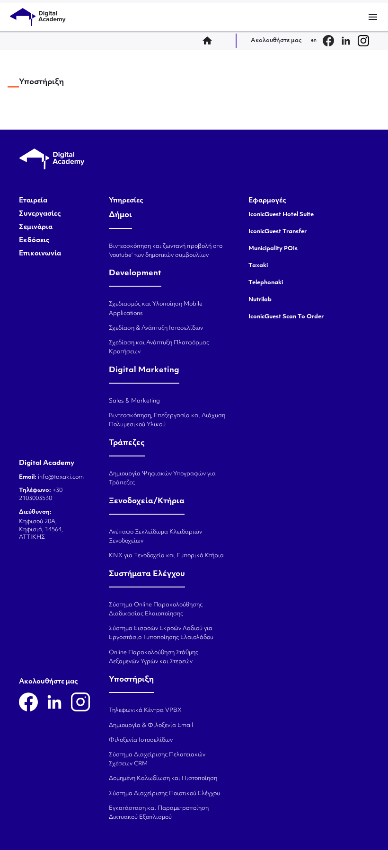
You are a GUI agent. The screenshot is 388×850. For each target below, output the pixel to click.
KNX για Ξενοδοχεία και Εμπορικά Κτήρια (166, 556)
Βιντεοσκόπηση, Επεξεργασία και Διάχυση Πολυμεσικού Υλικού (167, 420)
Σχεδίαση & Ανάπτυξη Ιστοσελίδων (156, 328)
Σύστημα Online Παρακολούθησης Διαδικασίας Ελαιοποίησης (156, 609)
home (210, 40)
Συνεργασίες (40, 214)
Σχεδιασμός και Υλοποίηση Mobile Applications (156, 308)
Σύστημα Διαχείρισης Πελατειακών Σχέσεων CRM (157, 759)
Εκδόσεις (34, 240)
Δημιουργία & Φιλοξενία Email (151, 725)
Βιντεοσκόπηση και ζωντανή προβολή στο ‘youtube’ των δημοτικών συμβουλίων (165, 251)
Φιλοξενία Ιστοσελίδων (141, 740)
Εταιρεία (33, 201)
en (314, 40)
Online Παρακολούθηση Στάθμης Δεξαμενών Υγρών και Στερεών (153, 657)
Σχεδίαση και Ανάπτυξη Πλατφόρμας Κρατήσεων (159, 347)
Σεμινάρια (36, 227)
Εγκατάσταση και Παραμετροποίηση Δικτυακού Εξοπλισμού (159, 813)
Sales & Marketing (134, 401)
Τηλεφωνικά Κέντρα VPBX (145, 710)
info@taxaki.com (61, 477)
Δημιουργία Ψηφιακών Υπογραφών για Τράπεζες (162, 478)
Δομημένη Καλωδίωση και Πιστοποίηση (163, 778)
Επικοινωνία (40, 254)
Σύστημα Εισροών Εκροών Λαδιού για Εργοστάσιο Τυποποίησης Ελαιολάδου (161, 633)
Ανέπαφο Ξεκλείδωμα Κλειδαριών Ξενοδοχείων (155, 536)
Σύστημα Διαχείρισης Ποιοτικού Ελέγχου (164, 794)
